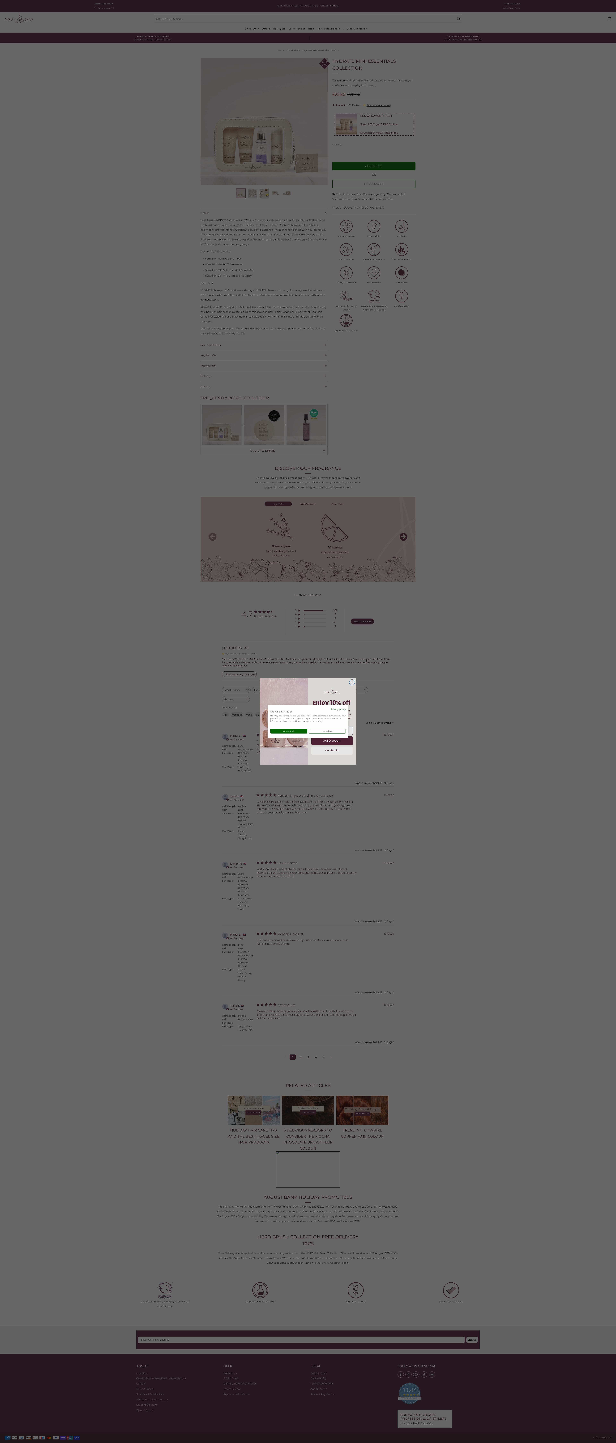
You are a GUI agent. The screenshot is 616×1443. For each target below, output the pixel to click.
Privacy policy (338, 709)
